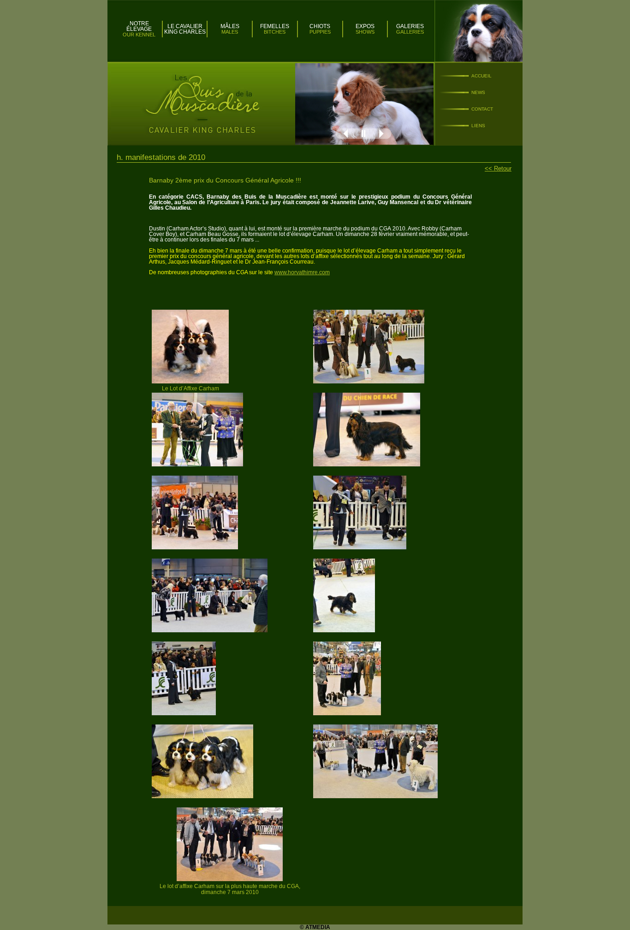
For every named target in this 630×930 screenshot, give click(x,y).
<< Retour (498, 168)
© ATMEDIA (315, 927)
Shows (365, 32)
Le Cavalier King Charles (185, 29)
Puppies (320, 32)
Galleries (410, 32)
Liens (478, 125)
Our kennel (139, 34)
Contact (482, 109)
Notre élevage (139, 26)
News (478, 92)
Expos (365, 26)
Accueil (481, 75)
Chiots (319, 26)
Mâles (229, 26)
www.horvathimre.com (302, 272)
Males (229, 32)
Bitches (274, 32)
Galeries (410, 26)
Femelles (274, 26)
